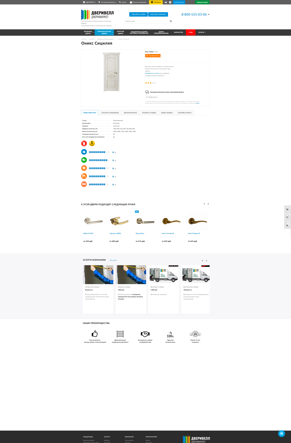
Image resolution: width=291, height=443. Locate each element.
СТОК (191, 32)
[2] (148, 83)
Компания (129, 437)
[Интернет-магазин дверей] (97, 14)
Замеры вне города (92, 287)
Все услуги (113, 260)
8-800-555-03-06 (194, 14)
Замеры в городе (124, 287)
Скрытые (120, 32)
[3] (151, 83)
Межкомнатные (104, 32)
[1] (146, 83)
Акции (148, 440)
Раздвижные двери (139, 32)
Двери (161, 32)
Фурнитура (178, 32)
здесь (197, 103)
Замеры (107, 440)
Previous (204, 203)
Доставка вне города (190, 287)
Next (208, 203)
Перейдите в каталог (152, 73)
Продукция (88, 437)
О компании (129, 440)
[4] (153, 83)
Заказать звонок (158, 14)
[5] (155, 83)
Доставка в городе (157, 287)
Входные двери (88, 440)
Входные (88, 32)
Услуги (201, 32)
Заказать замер (139, 14)
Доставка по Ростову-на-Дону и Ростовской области (167, 92)
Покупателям (151, 437)
